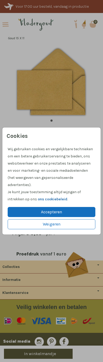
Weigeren (51, 224)
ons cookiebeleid (52, 199)
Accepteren (51, 211)
